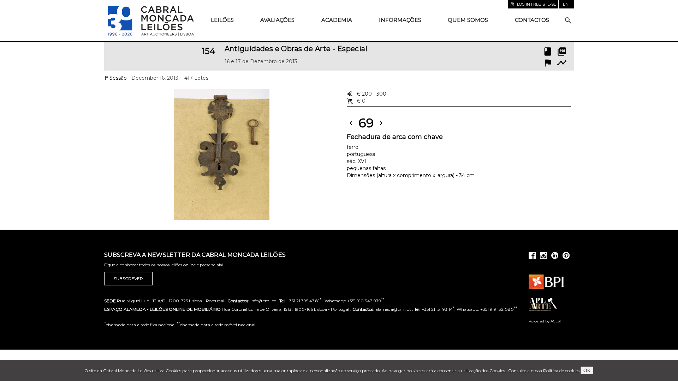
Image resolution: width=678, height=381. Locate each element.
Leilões (222, 20)
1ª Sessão (115, 78)
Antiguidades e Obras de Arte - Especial (296, 48)
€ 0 (356, 101)
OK (586, 370)
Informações (400, 20)
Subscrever (128, 278)
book (548, 51)
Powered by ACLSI (545, 321)
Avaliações (277, 20)
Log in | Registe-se (533, 4)
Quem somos (468, 20)
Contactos (532, 20)
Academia (336, 20)
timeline (562, 63)
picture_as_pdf (562, 51)
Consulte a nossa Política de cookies (543, 370)
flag (548, 63)
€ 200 (366, 94)
